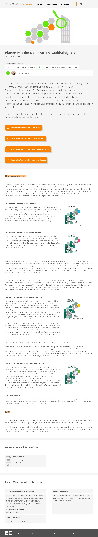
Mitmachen (65, 4)
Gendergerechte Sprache (68, 534)
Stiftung (39, 4)
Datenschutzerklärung (44, 534)
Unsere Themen (51, 4)
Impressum (22, 534)
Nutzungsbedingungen (32, 534)
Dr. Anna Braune (29, 73)
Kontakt (16, 534)
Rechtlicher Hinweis (56, 534)
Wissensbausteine (26, 4)
